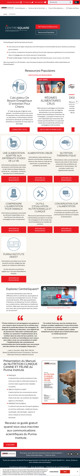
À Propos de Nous (72, 8)
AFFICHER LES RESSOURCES (14, 179)
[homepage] (7, 8)
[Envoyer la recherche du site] (71, 2)
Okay (65, 471)
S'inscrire (27, 2)
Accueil (5, 14)
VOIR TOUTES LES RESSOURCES (40, 75)
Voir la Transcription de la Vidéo (58, 308)
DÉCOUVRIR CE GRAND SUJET (50, 129)
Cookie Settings (54, 471)
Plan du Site (50, 455)
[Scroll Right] (77, 101)
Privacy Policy (42, 474)
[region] (40, 472)
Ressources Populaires (46, 32)
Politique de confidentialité (58, 466)
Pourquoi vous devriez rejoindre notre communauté (41, 453)
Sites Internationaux (34, 455)
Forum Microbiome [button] (55, 8)
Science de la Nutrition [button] (36, 8)
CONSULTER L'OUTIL (19, 129)
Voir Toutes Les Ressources (47, 27)
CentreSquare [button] (20, 8)
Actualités (39, 2)
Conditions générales (18, 466)
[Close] (77, 471)
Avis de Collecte (37, 466)
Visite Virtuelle (13, 2)
